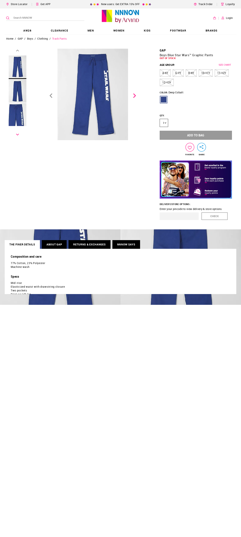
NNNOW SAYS (126, 244)
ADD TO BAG (195, 135)
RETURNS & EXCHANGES (89, 244)
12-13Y (166, 82)
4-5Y (165, 73)
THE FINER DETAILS (22, 244)
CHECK (214, 216)
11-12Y (221, 73)
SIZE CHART (225, 64)
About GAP (54, 244)
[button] (163, 99)
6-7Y (178, 73)
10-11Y (205, 73)
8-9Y (191, 73)
